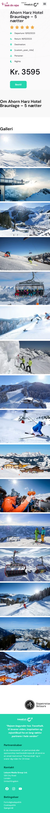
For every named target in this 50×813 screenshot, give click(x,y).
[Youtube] (20, 788)
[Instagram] (14, 788)
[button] (44, 4)
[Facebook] (7, 788)
